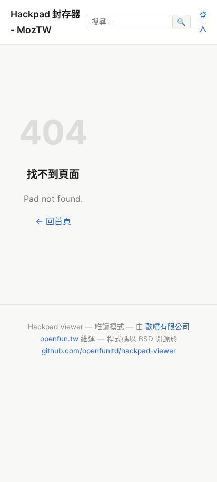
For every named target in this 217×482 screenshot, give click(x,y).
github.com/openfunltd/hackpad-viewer (109, 351)
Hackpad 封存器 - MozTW (46, 21)
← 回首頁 (53, 221)
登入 (202, 21)
